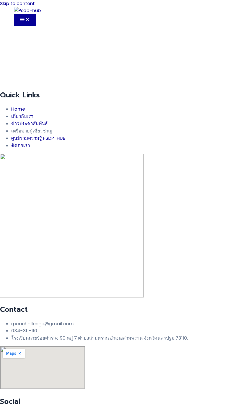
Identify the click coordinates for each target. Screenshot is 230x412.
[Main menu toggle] (25, 20)
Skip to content (17, 3)
